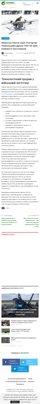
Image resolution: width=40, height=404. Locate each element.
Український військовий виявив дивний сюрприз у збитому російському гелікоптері (20, 311)
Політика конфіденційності (17, 379)
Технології (5, 38)
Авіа (20, 305)
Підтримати (20, 384)
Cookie (30, 379)
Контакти (31, 381)
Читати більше (26, 402)
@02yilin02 (24, 353)
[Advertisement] (20, 261)
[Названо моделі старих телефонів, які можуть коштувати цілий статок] (5, 323)
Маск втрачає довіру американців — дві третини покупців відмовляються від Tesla (31, 222)
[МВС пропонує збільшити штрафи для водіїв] (5, 340)
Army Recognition (7, 94)
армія (7, 208)
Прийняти (15, 402)
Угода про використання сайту (16, 381)
